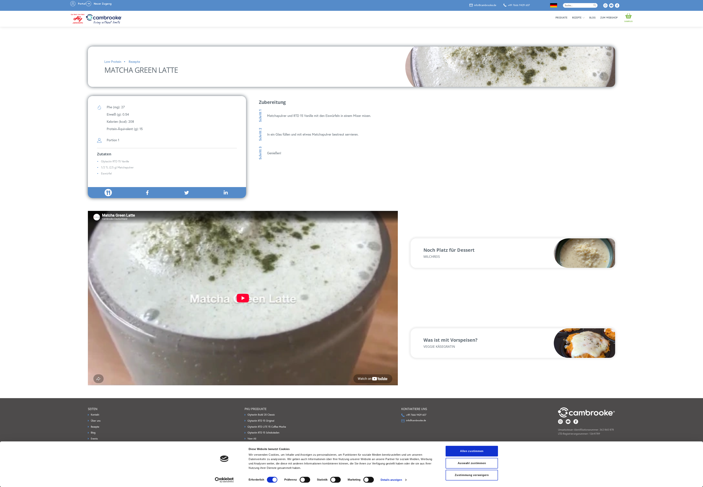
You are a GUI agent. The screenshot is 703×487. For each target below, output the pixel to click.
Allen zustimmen (471, 451)
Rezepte (576, 17)
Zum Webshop (609, 17)
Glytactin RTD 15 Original (261, 420)
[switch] (305, 480)
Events (94, 438)
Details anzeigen (391, 479)
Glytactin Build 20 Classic (261, 414)
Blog (592, 17)
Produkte (561, 17)
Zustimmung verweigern (472, 475)
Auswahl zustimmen (472, 463)
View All (252, 438)
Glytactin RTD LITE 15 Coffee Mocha (267, 426)
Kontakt (95, 414)
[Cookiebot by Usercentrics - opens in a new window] (224, 480)
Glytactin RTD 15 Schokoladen (263, 432)
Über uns (96, 420)
